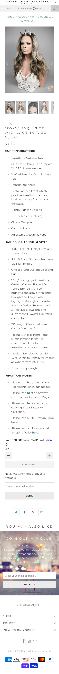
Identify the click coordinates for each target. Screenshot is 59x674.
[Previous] (8, 64)
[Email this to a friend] (41, 512)
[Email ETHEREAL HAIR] (35, 641)
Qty (7, 448)
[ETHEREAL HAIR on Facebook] (23, 641)
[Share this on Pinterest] (33, 512)
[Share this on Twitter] (16, 512)
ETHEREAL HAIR (23, 651)
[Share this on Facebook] (24, 512)
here (14, 422)
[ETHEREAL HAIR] (29, 8)
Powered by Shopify (41, 651)
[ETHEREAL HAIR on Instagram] (29, 641)
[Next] (51, 64)
